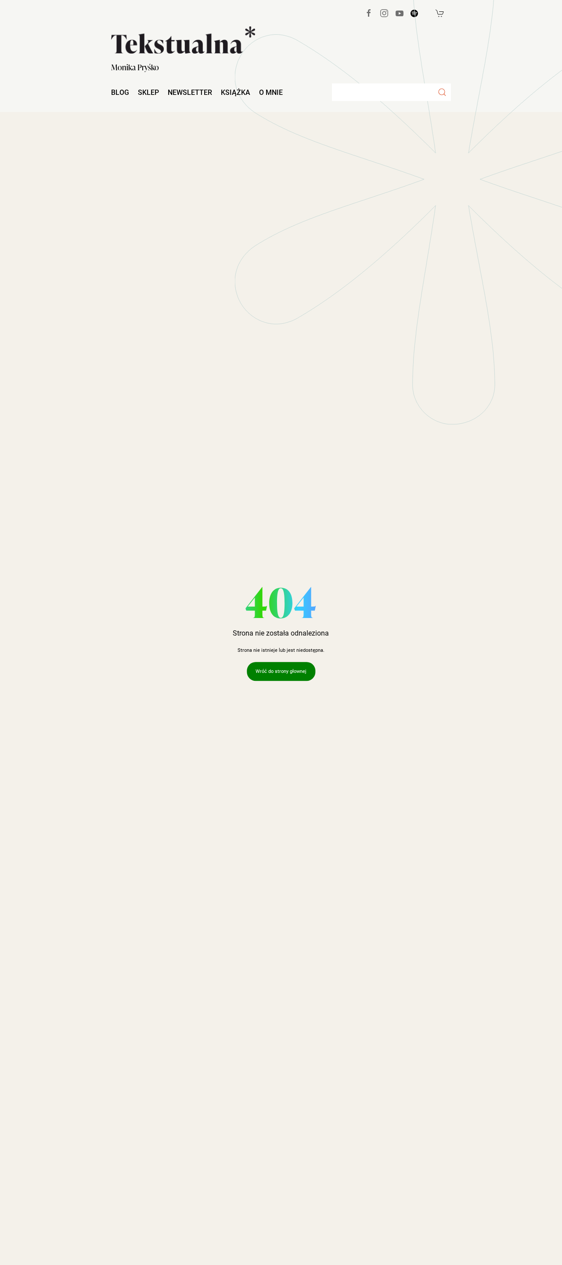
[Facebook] (368, 13)
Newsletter (190, 92)
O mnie (271, 92)
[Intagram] (384, 13)
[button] (442, 92)
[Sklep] (440, 13)
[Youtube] (399, 13)
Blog (120, 92)
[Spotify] (414, 13)
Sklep (148, 92)
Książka (235, 92)
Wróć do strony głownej (281, 671)
